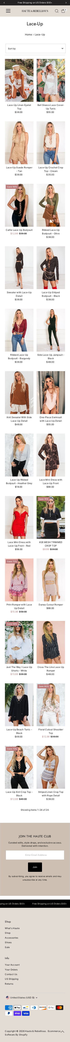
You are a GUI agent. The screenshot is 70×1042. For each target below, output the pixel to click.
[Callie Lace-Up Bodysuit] (19, 205)
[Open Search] (56, 11)
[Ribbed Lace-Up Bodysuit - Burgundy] (19, 330)
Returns (9, 983)
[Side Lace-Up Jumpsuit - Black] (51, 330)
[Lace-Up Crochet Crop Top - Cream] (51, 142)
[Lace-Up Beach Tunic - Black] (19, 704)
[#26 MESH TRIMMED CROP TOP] (51, 517)
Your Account (12, 964)
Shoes (8, 942)
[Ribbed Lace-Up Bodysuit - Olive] (51, 205)
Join (35, 867)
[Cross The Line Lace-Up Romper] (51, 642)
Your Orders (11, 969)
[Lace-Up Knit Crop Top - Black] (19, 767)
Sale (7, 947)
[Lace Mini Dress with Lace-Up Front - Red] (19, 517)
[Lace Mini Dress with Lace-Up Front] (51, 455)
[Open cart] (63, 11)
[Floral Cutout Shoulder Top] (51, 704)
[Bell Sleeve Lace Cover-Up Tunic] (51, 80)
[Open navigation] (8, 11)
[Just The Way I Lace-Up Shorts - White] (19, 642)
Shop (7, 932)
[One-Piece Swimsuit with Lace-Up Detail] (51, 392)
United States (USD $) (22, 997)
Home (28, 34)
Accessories (11, 937)
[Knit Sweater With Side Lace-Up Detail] (19, 392)
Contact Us (11, 974)
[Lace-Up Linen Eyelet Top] (19, 80)
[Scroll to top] (62, 1031)
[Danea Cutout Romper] (51, 579)
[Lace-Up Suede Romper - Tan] (19, 142)
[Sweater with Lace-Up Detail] (19, 267)
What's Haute (12, 928)
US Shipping (11, 979)
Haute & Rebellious (35, 1031)
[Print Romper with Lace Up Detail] (19, 579)
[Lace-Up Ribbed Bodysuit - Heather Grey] (19, 455)
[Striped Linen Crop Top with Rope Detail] (51, 767)
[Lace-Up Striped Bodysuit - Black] (51, 267)
